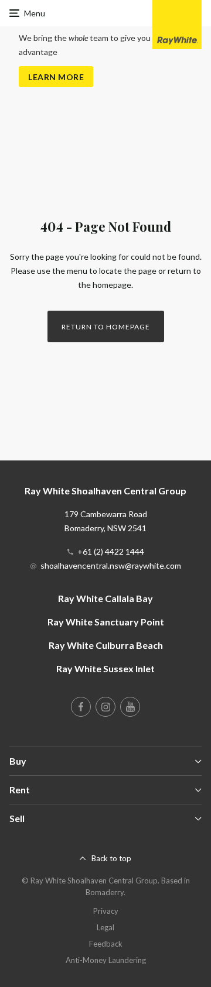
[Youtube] (130, 707)
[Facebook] (81, 707)
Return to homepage (106, 326)
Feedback (105, 943)
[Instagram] (105, 707)
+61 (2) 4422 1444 (110, 551)
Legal (105, 927)
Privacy (105, 911)
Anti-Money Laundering (106, 960)
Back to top (111, 858)
